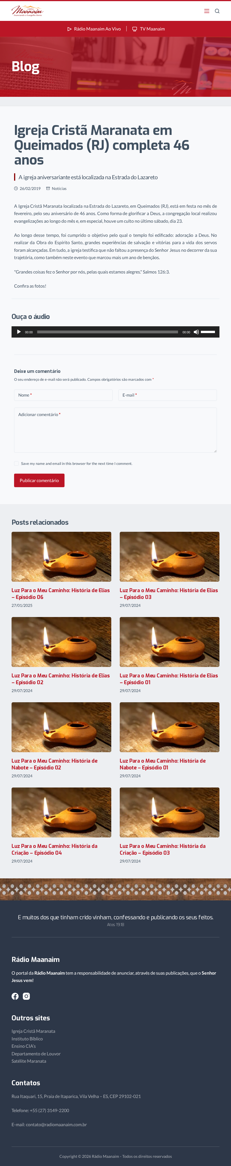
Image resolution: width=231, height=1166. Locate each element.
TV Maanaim (152, 28)
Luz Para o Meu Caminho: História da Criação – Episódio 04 (54, 849)
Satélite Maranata (29, 1061)
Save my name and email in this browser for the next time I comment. (76, 463)
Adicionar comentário (39, 414)
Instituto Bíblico (27, 1038)
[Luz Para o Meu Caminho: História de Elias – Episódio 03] (169, 557)
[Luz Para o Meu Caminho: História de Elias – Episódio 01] (169, 642)
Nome (25, 394)
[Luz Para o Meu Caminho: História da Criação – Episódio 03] (169, 812)
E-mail (130, 394)
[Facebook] (15, 996)
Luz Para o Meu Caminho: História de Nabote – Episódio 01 (162, 764)
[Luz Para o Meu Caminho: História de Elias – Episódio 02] (61, 642)
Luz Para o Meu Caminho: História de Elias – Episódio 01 (169, 679)
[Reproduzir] (19, 332)
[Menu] (206, 11)
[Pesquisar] (217, 11)
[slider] (209, 331)
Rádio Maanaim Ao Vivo (97, 28)
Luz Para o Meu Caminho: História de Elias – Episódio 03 (169, 593)
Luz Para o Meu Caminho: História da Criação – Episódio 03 (162, 849)
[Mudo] (196, 332)
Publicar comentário (39, 480)
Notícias (59, 188)
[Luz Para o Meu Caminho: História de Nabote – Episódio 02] (61, 727)
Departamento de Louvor (36, 1053)
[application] (115, 332)
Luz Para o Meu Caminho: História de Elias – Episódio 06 (61, 593)
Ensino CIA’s (24, 1046)
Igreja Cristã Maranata (33, 1031)
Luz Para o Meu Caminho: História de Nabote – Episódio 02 (54, 764)
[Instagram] (26, 996)
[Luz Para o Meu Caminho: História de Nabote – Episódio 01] (169, 727)
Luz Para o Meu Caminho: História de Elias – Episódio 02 (61, 679)
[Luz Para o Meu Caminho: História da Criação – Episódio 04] (61, 812)
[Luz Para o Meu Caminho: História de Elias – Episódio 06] (61, 557)
